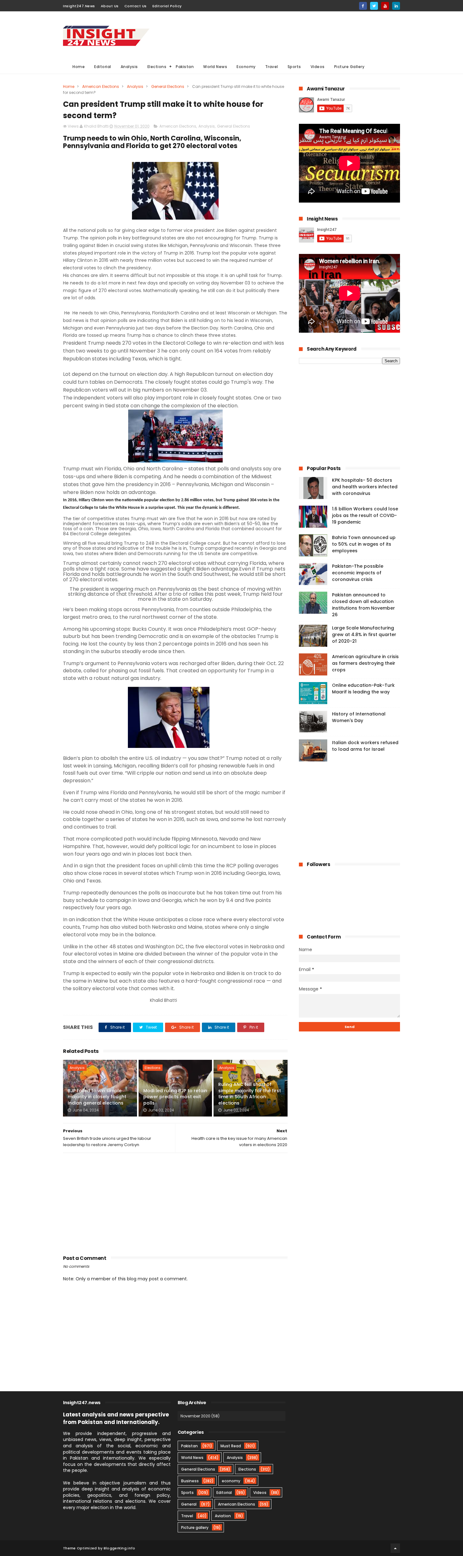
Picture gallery (195, 1527)
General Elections (167, 86)
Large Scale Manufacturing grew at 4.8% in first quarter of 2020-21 (364, 634)
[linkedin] (396, 6)
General (189, 1504)
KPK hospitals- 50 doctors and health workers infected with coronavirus (364, 487)
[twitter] (374, 6)
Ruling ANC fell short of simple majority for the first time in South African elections (249, 1093)
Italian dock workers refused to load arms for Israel (365, 745)
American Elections (100, 86)
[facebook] (363, 6)
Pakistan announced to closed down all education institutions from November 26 (363, 605)
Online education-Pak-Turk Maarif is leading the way (363, 688)
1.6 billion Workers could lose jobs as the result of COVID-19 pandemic (365, 515)
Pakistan (185, 66)
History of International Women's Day (359, 717)
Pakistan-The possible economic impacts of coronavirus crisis (357, 573)
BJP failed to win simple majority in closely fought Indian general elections (97, 1097)
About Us (110, 6)
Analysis (129, 66)
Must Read (230, 1446)
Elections (157, 66)
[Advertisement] (285, 35)
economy (231, 1481)
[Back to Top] (395, 1548)
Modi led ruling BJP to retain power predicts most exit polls (175, 1097)
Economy (246, 66)
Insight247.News (79, 6)
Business (190, 1481)
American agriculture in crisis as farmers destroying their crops (365, 663)
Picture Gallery (349, 66)
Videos (318, 66)
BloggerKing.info (119, 1548)
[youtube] (385, 6)
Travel (271, 66)
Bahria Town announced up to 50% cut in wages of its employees (364, 544)
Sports (294, 66)
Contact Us (135, 6)
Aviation (223, 1516)
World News (215, 66)
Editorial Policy (167, 6)
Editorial (102, 66)
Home (78, 66)
